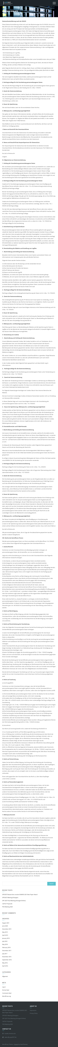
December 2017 (6, 950)
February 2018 (6, 947)
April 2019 (5, 935)
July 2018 (4, 941)
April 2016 (5, 966)
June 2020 (5, 926)
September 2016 (7, 960)
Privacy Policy (34, 1013)
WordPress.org (6, 996)
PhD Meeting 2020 (7, 907)
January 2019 (6, 938)
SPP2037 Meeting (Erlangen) (10, 897)
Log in (4, 987)
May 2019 (5, 932)
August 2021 (5, 923)
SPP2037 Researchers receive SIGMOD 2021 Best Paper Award (19, 894)
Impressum (33, 1010)
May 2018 (5, 944)
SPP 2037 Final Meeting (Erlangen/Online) (14, 900)
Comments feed (6, 993)
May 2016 (5, 963)
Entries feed (5, 990)
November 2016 (6, 957)
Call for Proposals (7, 904)
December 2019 (6, 929)
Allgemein (5, 976)
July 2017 (4, 953)
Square (16, 1044)
